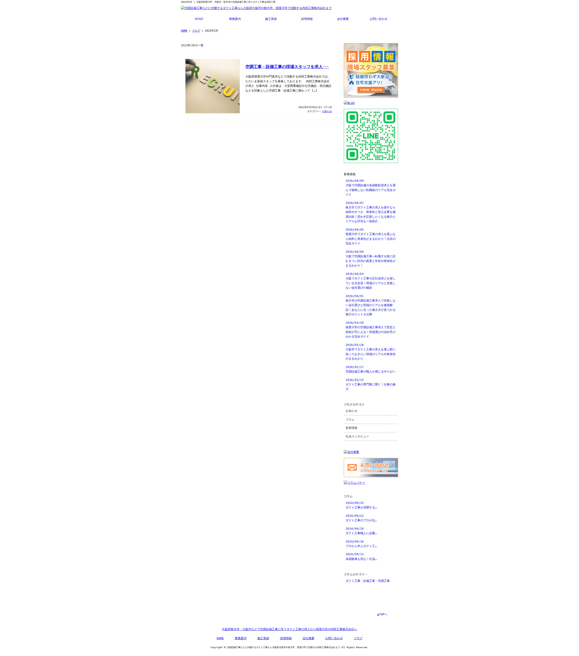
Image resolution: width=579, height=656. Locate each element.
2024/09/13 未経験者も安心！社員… (361, 556)
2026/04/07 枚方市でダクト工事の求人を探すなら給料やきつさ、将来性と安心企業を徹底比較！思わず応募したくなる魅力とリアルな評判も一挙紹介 (371, 212)
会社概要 (343, 19)
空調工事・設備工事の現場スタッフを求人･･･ (287, 66)
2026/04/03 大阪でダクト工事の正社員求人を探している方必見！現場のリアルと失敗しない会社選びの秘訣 (371, 280)
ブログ (196, 30)
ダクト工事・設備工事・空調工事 (368, 581)
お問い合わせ (378, 19)
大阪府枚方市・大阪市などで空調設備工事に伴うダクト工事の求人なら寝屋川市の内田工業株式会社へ (289, 629)
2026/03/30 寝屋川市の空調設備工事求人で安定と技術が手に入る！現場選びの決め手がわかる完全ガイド (371, 329)
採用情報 (307, 19)
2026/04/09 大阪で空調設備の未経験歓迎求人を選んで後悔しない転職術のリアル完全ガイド (371, 187)
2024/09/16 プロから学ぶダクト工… (361, 544)
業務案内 (235, 19)
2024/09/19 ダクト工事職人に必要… (361, 531)
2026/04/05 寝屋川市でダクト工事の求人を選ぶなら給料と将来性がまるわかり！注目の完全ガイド (371, 236)
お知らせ (327, 111)
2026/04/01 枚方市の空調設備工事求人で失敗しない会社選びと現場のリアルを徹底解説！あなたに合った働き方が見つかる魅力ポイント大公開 (371, 305)
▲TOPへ (382, 614)
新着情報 (351, 427)
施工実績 (271, 19)
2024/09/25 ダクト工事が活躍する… (361, 505)
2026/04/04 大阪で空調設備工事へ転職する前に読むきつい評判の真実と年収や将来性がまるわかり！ (371, 258)
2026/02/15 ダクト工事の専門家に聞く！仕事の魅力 (371, 384)
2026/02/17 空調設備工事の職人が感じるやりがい (371, 369)
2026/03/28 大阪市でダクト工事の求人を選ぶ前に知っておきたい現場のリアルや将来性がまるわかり (371, 351)
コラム (350, 419)
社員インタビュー (357, 436)
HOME (199, 19)
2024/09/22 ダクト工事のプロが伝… (361, 518)
